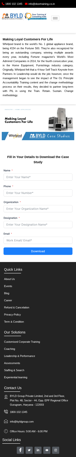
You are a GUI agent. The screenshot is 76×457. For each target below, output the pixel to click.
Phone (7, 186)
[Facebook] (20, 450)
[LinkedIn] (38, 450)
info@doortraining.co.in (41, 3)
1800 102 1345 (13, 3)
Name (7, 170)
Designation (10, 217)
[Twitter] (29, 450)
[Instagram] (55, 450)
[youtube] (46, 450)
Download (38, 251)
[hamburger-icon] (55, 18)
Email (7, 233)
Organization (11, 202)
